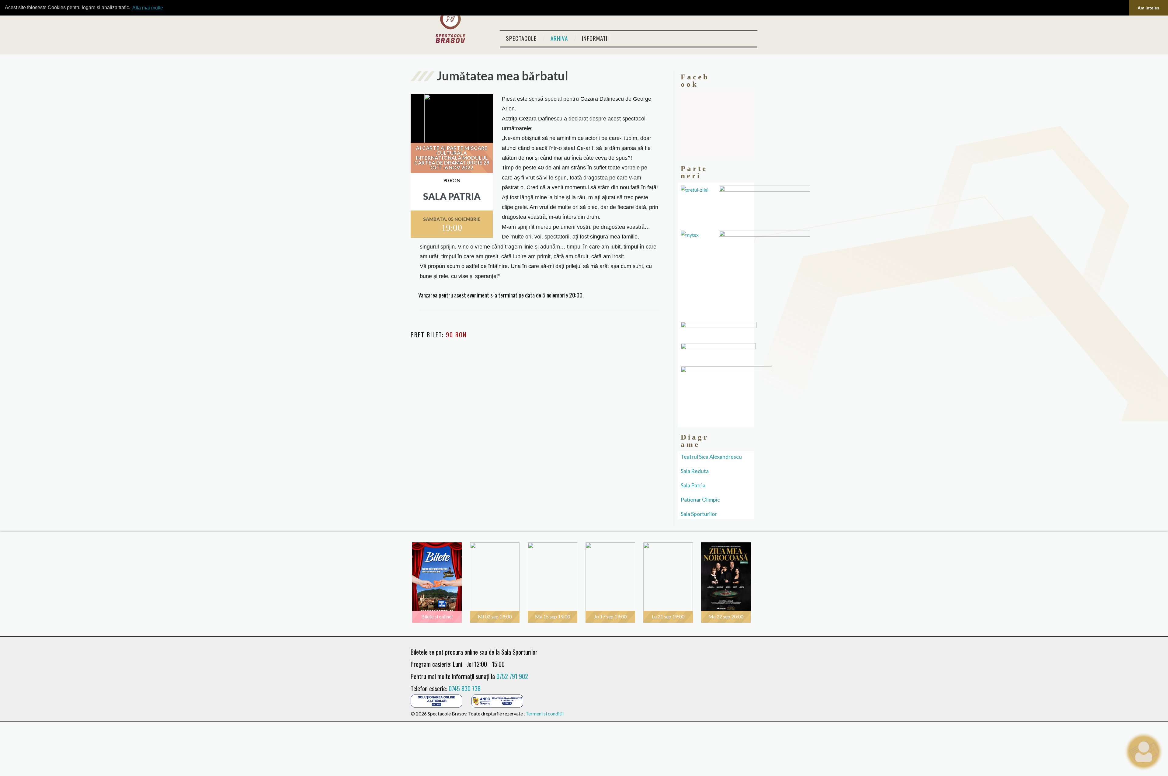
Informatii (595, 38)
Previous (407, 582)
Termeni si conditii (545, 713)
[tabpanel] (439, 582)
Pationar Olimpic (700, 499)
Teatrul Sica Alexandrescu (711, 456)
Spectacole (521, 38)
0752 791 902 (512, 676)
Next (754, 582)
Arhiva (559, 38)
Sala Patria (693, 485)
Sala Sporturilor (699, 513)
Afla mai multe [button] (147, 7)
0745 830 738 (465, 688)
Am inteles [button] (1148, 7)
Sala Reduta (695, 471)
